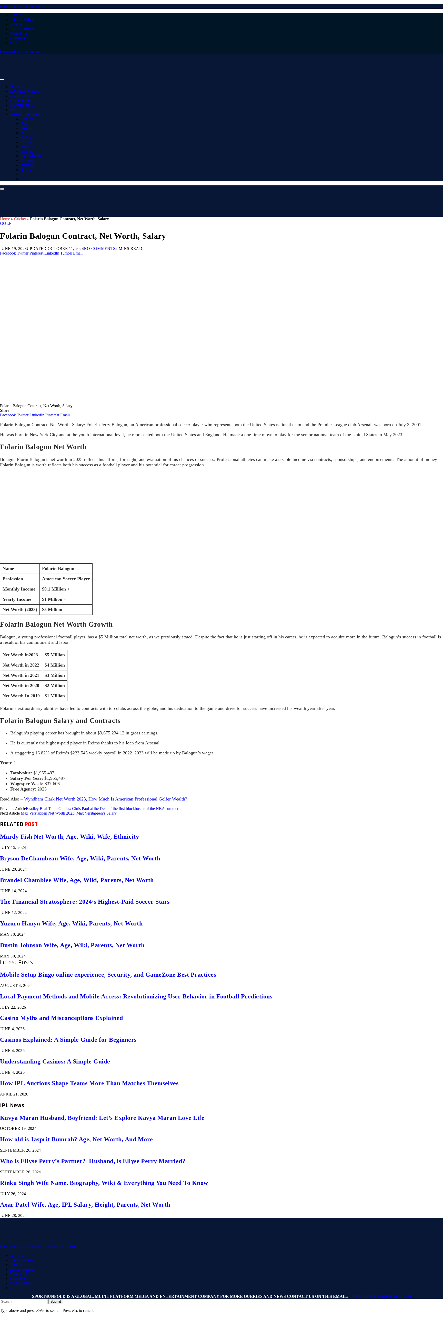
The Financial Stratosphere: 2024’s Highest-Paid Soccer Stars (85, 901)
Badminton (29, 146)
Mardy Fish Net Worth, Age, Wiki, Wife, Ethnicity (69, 836)
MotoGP (28, 128)
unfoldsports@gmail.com (379, 1296)
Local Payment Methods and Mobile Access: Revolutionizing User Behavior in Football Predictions (136, 996)
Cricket (20, 101)
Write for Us (20, 33)
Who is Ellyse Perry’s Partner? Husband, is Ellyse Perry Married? (92, 1161)
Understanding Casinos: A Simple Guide (55, 1061)
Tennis (26, 142)
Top (14, 110)
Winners (27, 165)
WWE (26, 137)
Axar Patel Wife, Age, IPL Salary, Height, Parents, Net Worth (85, 1204)
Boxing (27, 133)
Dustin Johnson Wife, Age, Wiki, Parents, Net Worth (72, 945)
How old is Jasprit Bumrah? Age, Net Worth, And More (76, 1139)
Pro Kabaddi (31, 156)
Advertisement (22, 29)
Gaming (27, 119)
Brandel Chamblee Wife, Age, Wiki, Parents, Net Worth (77, 880)
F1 (23, 174)
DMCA (16, 24)
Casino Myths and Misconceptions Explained (61, 1018)
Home (16, 87)
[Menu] (2, 79)
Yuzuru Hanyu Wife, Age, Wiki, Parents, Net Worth (71, 923)
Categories (24, 96)
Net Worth (29, 160)
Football (21, 105)
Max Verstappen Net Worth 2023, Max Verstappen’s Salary (69, 813)
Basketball (29, 123)
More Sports (25, 114)
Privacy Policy (22, 19)
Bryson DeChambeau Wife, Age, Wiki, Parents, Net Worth (80, 858)
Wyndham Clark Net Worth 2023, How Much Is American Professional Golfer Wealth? (105, 799)
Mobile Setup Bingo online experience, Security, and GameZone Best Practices (108, 974)
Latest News (24, 91)
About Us (18, 15)
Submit (56, 1301)
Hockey (27, 151)
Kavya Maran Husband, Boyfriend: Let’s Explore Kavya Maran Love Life (102, 1117)
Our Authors (20, 42)
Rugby (26, 169)
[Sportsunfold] (133, 78)
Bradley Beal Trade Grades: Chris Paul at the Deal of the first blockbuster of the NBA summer (102, 808)
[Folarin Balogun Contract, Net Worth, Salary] (154, 401)
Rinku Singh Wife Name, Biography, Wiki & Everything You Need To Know (104, 1182)
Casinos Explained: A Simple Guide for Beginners (68, 1039)
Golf (24, 179)
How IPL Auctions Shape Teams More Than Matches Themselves (89, 1083)
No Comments (100, 248)
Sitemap (16, 1288)
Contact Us (19, 38)
